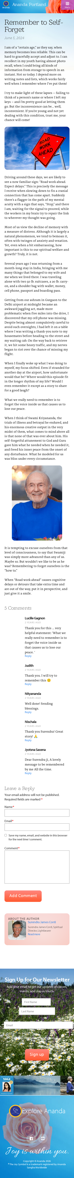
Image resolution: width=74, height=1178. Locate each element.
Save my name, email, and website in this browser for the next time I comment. (38, 837)
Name (9, 807)
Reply (28, 656)
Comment (12, 848)
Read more (34, 934)
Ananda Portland (29, 4)
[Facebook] (31, 1138)
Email (8, 821)
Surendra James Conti (42, 922)
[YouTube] (43, 1138)
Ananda (6, 7)
